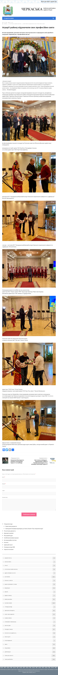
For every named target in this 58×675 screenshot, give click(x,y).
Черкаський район (9, 659)
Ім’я (3, 477)
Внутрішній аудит (8, 535)
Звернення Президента (9, 610)
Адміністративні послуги (10, 573)
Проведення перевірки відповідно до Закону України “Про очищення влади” (24, 528)
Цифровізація (8, 651)
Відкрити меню (9, 18)
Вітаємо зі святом (9, 580)
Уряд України (7, 648)
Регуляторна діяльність (10, 531)
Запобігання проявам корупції (11, 538)
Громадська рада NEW (9, 547)
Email (4, 484)
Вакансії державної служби (11, 584)
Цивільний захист (8, 545)
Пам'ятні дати (8, 625)
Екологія (6, 542)
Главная (5, 23)
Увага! (6, 644)
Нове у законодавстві (9, 614)
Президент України (9, 629)
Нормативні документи (11, 526)
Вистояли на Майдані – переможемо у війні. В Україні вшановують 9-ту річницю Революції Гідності (39, 462)
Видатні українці (8, 595)
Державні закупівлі (8, 533)
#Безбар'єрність (8, 558)
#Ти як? (6, 565)
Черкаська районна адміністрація (7, 10)
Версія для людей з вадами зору (49, 1)
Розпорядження (8, 640)
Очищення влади (8, 524)
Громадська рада (8, 606)
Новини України (8, 618)
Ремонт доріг (7, 636)
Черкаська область (9, 655)
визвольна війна (8, 599)
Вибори (6, 591)
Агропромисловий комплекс (14, 23)
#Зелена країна (8, 561)
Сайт (3, 490)
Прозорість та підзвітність (10, 633)
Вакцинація (7, 588)
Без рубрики (7, 576)
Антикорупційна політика (10, 540)
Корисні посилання (8, 549)
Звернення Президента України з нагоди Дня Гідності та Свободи (17, 461)
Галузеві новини (8, 603)
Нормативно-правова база (10, 621)
